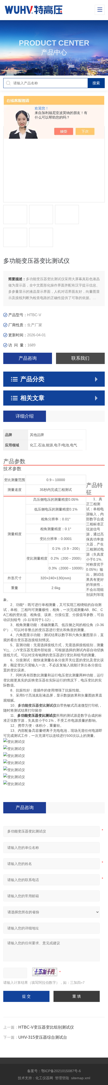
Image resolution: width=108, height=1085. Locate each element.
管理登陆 (62, 1078)
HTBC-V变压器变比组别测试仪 (46, 1027)
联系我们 (80, 358)
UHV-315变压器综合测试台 (42, 1037)
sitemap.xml (80, 1078)
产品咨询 (28, 358)
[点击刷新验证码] (44, 972)
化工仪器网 (44, 1078)
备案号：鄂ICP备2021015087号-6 (54, 1071)
